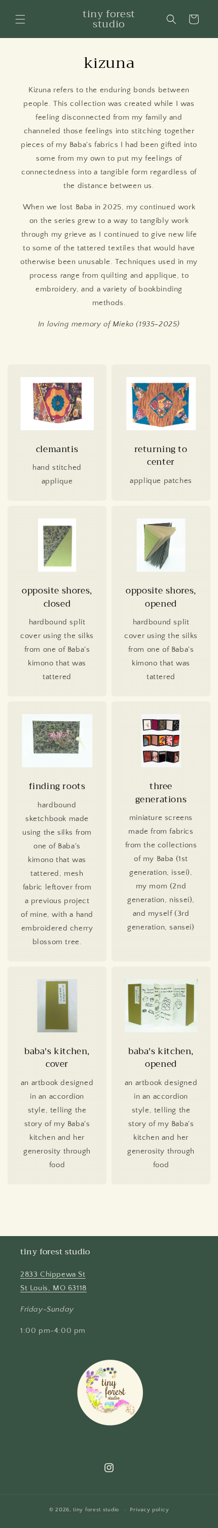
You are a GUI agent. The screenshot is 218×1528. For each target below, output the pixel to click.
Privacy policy (149, 1510)
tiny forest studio (96, 1510)
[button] (20, 19)
